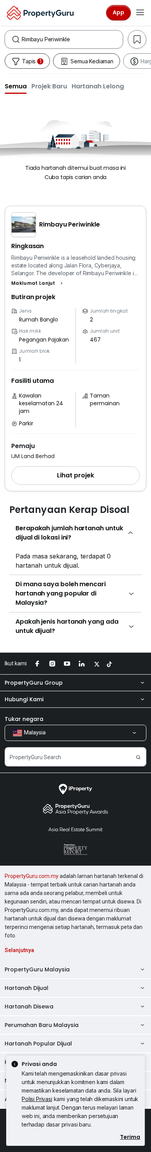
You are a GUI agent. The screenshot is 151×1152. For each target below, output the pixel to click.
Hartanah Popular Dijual (38, 1043)
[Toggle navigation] (140, 13)
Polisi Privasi (37, 1099)
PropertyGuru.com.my (31, 876)
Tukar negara (24, 719)
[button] (16, 86)
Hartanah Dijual (26, 988)
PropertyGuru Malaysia (37, 969)
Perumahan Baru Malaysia (42, 1025)
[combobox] (72, 39)
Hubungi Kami (24, 699)
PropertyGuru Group (34, 683)
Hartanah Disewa (29, 1006)
